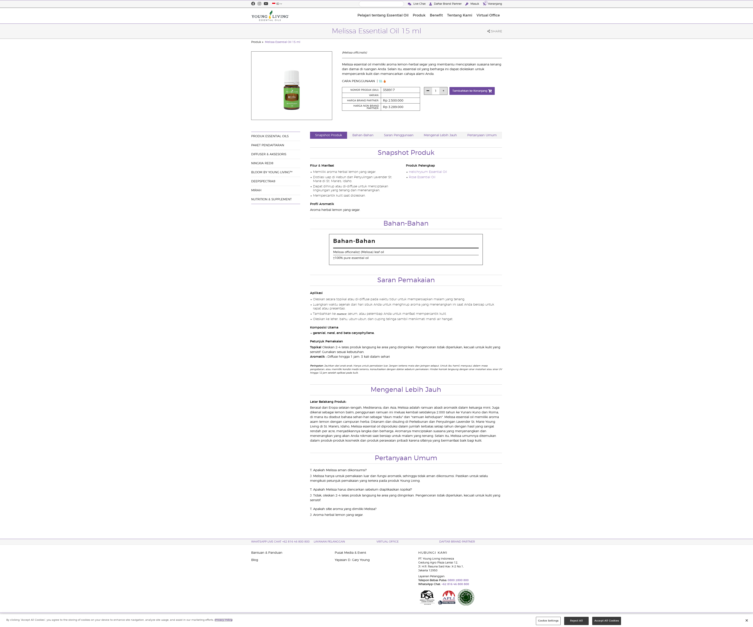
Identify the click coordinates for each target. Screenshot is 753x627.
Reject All (576, 621)
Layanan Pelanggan (329, 541)
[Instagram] (259, 4)
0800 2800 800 (458, 580)
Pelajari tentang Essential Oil (382, 15)
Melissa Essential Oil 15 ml (282, 42)
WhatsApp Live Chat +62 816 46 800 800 (280, 541)
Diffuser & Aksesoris (268, 154)
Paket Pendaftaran (267, 145)
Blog (254, 560)
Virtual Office (488, 15)
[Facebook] (253, 4)
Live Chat (419, 4)
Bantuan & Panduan (266, 552)
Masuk (475, 4)
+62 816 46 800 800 (455, 584)
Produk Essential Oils (270, 136)
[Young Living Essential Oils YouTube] (266, 4)
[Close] (746, 620)
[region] (376, 620)
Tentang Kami (459, 15)
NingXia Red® (262, 163)
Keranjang (493, 3)
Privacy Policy (223, 620)
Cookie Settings (548, 621)
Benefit (436, 15)
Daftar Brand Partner (447, 4)
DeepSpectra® (263, 181)
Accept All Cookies (606, 621)
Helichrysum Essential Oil (428, 171)
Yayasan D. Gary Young (352, 560)
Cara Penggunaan (359, 81)
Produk (419, 15)
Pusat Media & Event (350, 552)
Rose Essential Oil (422, 177)
